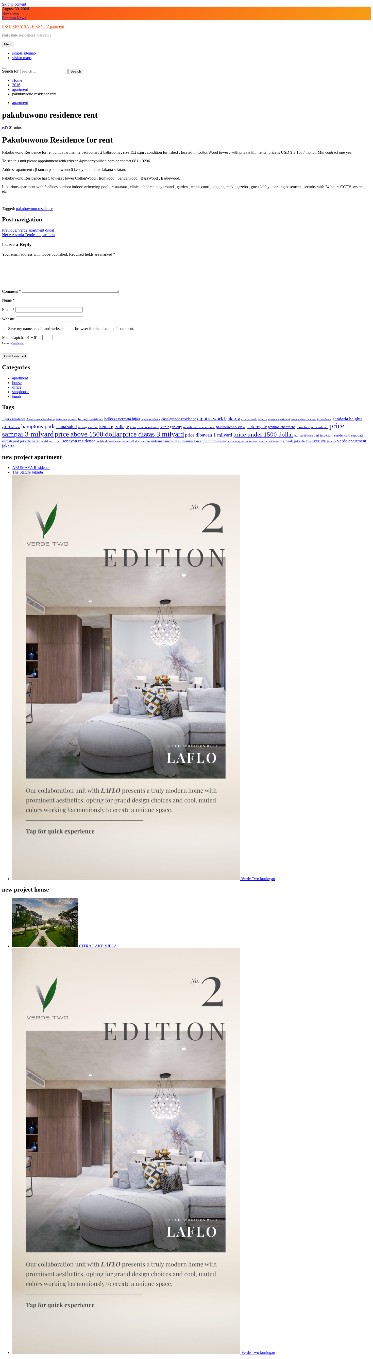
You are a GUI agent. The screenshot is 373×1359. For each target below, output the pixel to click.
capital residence (150, 419)
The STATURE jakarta (321, 441)
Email (8, 309)
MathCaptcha (18, 343)
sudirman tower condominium (202, 441)
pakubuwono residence (34, 208)
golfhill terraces (11, 427)
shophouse (20, 392)
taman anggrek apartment (242, 441)
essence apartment (279, 419)
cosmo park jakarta (254, 419)
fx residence (324, 419)
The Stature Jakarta (27, 472)
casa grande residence (178, 419)
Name (8, 300)
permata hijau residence (312, 427)
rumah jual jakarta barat (21, 441)
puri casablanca (303, 435)
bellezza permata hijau (122, 419)
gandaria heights (347, 418)
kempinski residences (144, 427)
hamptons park (38, 426)
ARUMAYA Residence (31, 467)
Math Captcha (13, 337)
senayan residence (78, 440)
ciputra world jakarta (218, 418)
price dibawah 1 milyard (208, 435)
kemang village (114, 426)
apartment (20, 102)
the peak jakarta (292, 441)
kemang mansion (88, 427)
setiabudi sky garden (136, 441)
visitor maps (21, 58)
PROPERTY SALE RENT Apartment (33, 26)
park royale (256, 426)
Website (8, 319)
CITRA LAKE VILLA (97, 946)
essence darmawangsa (303, 419)
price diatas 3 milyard (153, 434)
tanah (16, 396)
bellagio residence (90, 419)
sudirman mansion (164, 441)
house (17, 382)
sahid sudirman (51, 441)
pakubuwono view (230, 427)
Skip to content (14, 4)
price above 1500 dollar (88, 434)
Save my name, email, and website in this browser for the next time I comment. (71, 328)
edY (5, 127)
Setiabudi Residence (108, 441)
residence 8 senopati (348, 435)
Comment (11, 291)
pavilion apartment (281, 427)
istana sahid (66, 426)
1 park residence (13, 419)
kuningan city (171, 427)
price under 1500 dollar (263, 434)
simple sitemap (24, 53)
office (16, 387)
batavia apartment (66, 419)
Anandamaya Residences (40, 419)
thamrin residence (268, 441)
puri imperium (323, 435)
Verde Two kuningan (257, 879)
